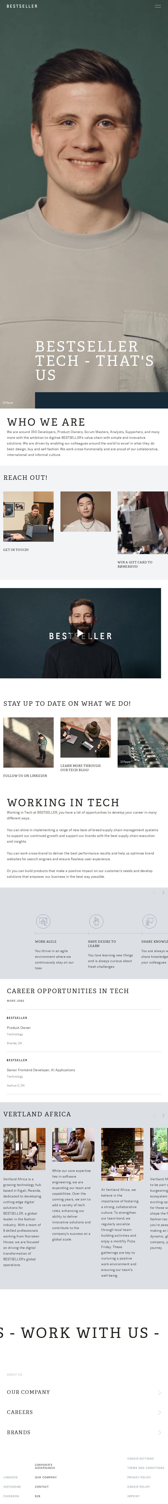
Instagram (12, 1486)
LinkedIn (10, 1477)
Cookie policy (138, 1486)
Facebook (11, 1496)
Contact (42, 1486)
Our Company (46, 1477)
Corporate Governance (45, 1466)
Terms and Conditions (146, 1468)
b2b (38, 1496)
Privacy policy (139, 1477)
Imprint (133, 1496)
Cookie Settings (140, 1458)
